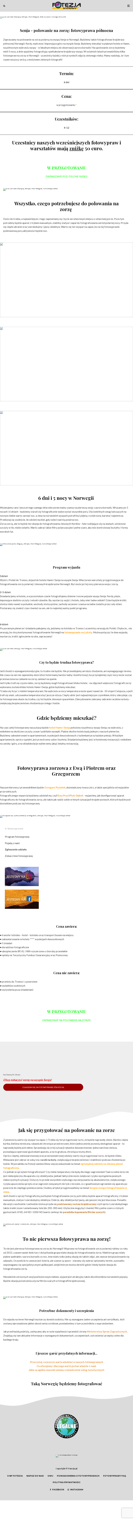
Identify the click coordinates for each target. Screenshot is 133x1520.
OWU (50, 1476)
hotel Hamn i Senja (59, 727)
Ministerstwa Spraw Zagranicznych (107, 1331)
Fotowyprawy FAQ (114, 1476)
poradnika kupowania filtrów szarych (83, 1212)
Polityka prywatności (66, 1482)
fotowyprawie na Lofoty (78, 632)
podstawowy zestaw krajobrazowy (77, 1204)
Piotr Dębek (76, 795)
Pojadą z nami (12, 843)
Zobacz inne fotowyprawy (19, 855)
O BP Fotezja (15, 1476)
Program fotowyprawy (17, 836)
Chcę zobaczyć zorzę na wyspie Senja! (27, 1080)
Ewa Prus (63, 795)
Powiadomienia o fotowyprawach (78, 1476)
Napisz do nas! (35, 1476)
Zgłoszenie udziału (16, 849)
